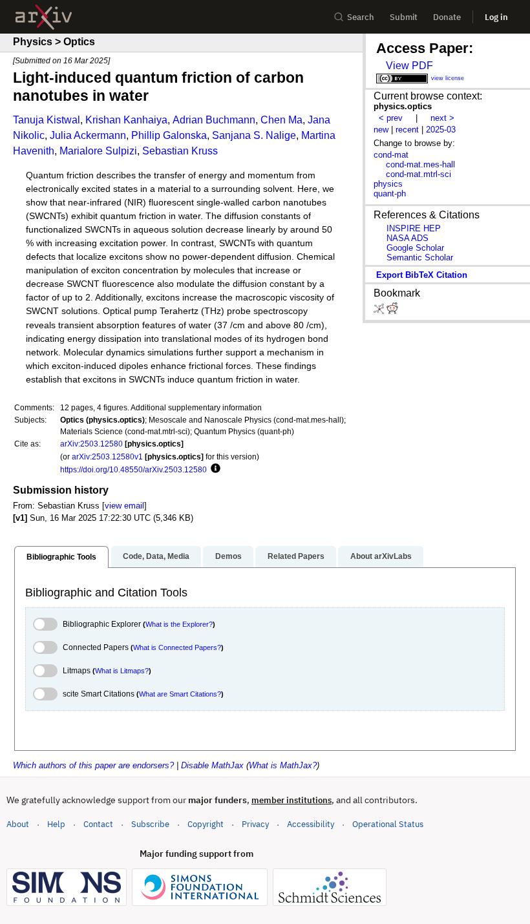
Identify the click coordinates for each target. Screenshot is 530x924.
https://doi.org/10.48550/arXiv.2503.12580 (133, 469)
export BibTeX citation (421, 275)
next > (442, 118)
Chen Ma (281, 119)
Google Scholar (415, 248)
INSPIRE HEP (414, 228)
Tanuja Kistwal (46, 119)
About (17, 824)
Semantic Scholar (420, 257)
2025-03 (441, 129)
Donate (447, 17)
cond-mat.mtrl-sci (418, 174)
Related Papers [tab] (296, 556)
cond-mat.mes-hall (420, 164)
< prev (391, 118)
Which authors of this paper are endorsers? (93, 765)
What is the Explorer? (179, 624)
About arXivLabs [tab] (381, 556)
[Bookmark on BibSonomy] (380, 311)
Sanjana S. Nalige (254, 135)
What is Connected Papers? (177, 647)
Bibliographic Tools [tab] (61, 557)
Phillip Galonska (169, 135)
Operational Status (387, 824)
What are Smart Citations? (180, 694)
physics (388, 184)
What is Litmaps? (122, 671)
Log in (496, 17)
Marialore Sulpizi (98, 150)
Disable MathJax (212, 765)
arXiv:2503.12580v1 (107, 456)
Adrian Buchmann (214, 119)
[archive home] (44, 17)
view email (124, 505)
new (381, 129)
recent (407, 129)
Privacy (255, 824)
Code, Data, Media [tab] (156, 556)
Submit (404, 17)
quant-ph (390, 193)
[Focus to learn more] (213, 469)
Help (56, 824)
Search (360, 17)
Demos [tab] (228, 556)
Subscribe (150, 824)
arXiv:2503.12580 (91, 443)
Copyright (205, 824)
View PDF (409, 65)
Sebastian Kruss (180, 150)
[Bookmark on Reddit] (392, 311)
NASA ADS (408, 238)
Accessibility (310, 824)
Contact (98, 824)
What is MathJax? (283, 765)
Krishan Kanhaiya (126, 119)
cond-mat (391, 155)
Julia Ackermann (88, 135)
